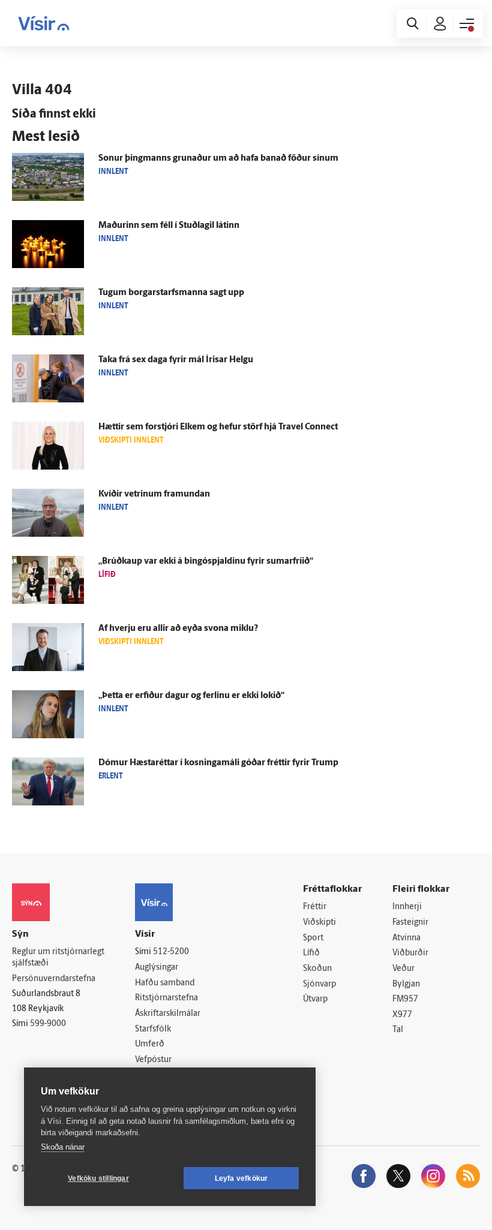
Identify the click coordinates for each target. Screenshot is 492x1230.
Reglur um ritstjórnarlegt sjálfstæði (58, 958)
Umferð (149, 1044)
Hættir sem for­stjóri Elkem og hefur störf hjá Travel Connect (218, 427)
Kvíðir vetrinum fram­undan (154, 494)
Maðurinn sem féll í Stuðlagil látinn (168, 225)
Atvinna (406, 938)
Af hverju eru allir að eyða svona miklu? (178, 628)
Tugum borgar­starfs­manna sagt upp (171, 292)
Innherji (407, 907)
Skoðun (317, 968)
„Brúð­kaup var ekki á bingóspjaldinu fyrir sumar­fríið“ (205, 561)
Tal (397, 1029)
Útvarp (315, 999)
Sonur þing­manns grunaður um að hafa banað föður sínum (218, 158)
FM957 (405, 999)
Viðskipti (319, 922)
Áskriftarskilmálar (167, 1013)
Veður (403, 968)
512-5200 (171, 952)
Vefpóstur (153, 1059)
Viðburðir (410, 953)
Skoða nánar (63, 1146)
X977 (402, 1015)
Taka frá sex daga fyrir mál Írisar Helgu (175, 360)
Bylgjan (406, 984)
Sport (313, 938)
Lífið (311, 953)
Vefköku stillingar (98, 1178)
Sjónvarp (319, 984)
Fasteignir (410, 922)
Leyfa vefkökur (241, 1178)
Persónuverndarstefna (53, 979)
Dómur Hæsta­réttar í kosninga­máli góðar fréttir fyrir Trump (218, 763)
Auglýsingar (156, 967)
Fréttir (314, 907)
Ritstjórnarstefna (166, 998)
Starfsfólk (153, 1029)
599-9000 (48, 1024)
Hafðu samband (164, 983)
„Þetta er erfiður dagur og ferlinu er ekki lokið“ (191, 695)
